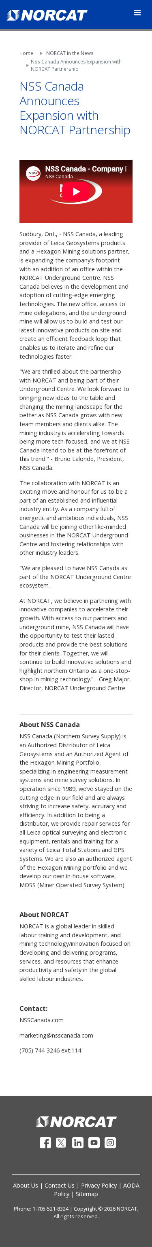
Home (26, 53)
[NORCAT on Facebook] (46, 1141)
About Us (25, 1185)
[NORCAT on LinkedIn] (78, 1141)
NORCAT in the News (70, 53)
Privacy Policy (99, 1185)
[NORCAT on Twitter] (62, 1141)
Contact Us (60, 1185)
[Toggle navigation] (137, 12)
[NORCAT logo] (76, 1121)
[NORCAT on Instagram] (110, 1141)
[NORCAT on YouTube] (94, 1141)
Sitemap (87, 1194)
